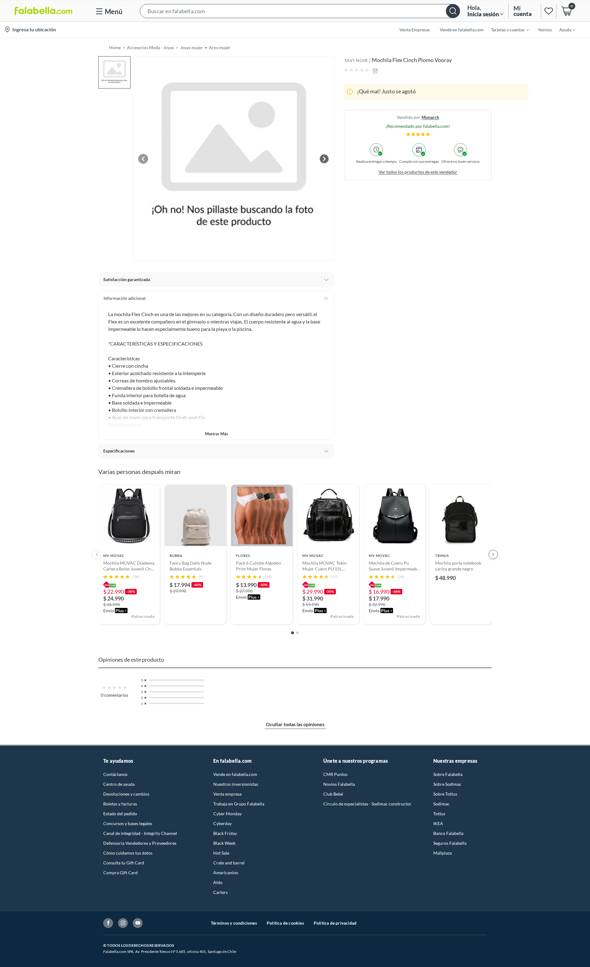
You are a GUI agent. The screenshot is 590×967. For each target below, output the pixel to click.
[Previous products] (96, 554)
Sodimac (441, 803)
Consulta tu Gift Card (123, 862)
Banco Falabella (448, 833)
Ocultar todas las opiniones (295, 724)
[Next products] (493, 554)
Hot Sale (221, 852)
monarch (430, 116)
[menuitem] (506, 29)
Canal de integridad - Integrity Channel (140, 833)
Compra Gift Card (120, 872)
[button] (300, 11)
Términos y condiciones (234, 923)
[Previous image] (143, 159)
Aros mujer (219, 47)
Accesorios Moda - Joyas (150, 47)
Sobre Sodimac (447, 784)
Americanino (225, 872)
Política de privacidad (335, 923)
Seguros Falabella (449, 843)
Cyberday (222, 823)
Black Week (224, 843)
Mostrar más (216, 433)
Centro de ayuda (119, 784)
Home (115, 47)
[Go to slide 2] (297, 633)
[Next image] (324, 159)
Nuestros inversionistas (235, 784)
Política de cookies (285, 923)
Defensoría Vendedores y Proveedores (139, 843)
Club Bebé (333, 794)
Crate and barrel (229, 862)
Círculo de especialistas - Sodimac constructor (367, 803)
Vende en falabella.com (235, 774)
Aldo (217, 882)
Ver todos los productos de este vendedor (418, 171)
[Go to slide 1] (292, 632)
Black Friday (225, 833)
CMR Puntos (335, 774)
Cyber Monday (227, 813)
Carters (220, 892)
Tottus (439, 813)
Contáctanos (115, 774)
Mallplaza (442, 852)
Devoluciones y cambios (126, 794)
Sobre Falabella (447, 774)
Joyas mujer (191, 47)
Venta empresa (227, 794)
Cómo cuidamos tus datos (127, 852)
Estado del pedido (120, 813)
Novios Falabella (339, 784)
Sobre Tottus (445, 794)
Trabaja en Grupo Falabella (238, 803)
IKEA (438, 823)
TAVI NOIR (356, 60)
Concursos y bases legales (127, 823)
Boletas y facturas (120, 803)
